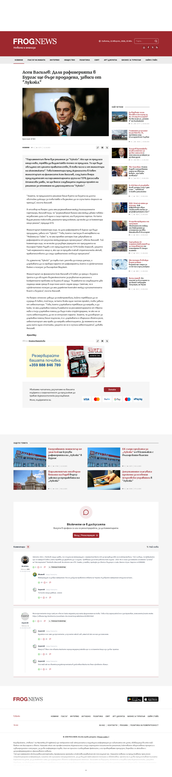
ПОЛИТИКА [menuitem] (85, 60)
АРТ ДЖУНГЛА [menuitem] (110, 60)
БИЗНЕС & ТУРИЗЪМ (136, 716)
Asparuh (41, 589)
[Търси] (156, 41)
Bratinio (25, 566)
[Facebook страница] (148, 47)
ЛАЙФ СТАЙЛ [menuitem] (151, 60)
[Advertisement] (86, 15)
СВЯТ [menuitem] (96, 60)
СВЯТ (107, 716)
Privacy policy (103, 737)
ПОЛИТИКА (98, 716)
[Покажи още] (86, 770)
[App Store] (151, 699)
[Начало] (144, 47)
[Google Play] (134, 699)
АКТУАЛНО (86, 716)
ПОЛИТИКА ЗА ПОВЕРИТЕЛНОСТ (144, 725)
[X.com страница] (152, 47)
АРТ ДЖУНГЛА (119, 716)
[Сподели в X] (107, 147)
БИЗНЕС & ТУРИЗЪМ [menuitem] (131, 60)
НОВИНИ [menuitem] (19, 60)
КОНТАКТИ (112, 725)
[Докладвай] (45, 567)
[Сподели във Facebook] (102, 147)
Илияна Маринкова (37, 341)
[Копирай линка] (97, 147)
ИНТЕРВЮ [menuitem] (54, 60)
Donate (112, 389)
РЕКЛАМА (124, 725)
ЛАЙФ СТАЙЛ (153, 716)
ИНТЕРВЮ (74, 716)
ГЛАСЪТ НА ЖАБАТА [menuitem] (36, 60)
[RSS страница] (157, 47)
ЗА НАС (102, 725)
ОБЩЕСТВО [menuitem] (69, 60)
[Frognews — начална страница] (28, 699)
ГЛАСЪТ (64, 716)
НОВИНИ (25, 147)
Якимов (41, 574)
